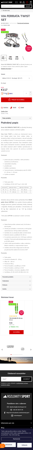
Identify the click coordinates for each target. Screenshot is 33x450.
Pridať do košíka (17, 100)
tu (18, 435)
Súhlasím (24, 445)
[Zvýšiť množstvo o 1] (30, 92)
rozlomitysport (18, 415)
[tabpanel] (16, 318)
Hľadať (28, 6)
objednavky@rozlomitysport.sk (17, 407)
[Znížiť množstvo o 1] (30, 94)
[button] (12, 354)
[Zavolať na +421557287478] (21, 2)
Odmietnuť (8, 445)
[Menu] (31, 2)
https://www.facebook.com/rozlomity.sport (17, 412)
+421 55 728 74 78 (18, 410)
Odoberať (26, 379)
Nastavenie (16, 439)
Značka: (4, 111)
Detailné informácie (6, 68)
